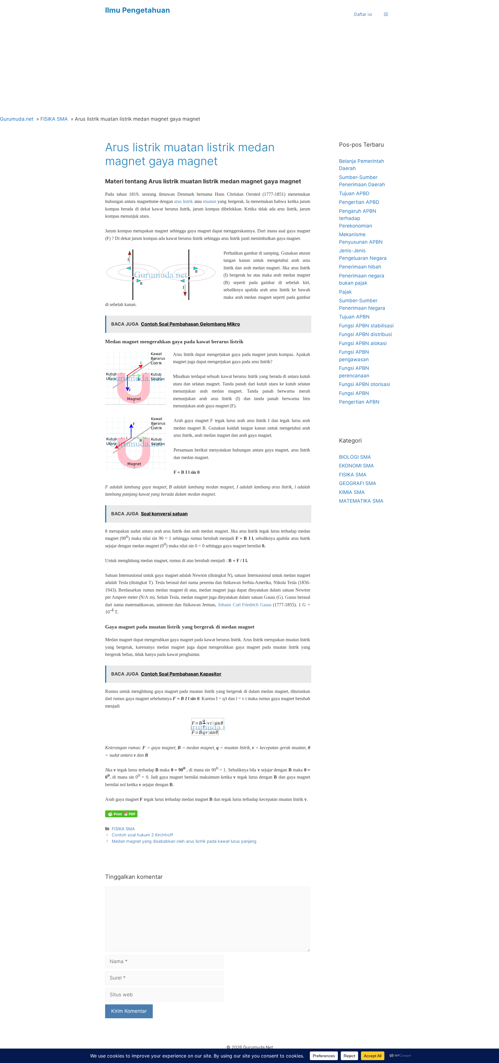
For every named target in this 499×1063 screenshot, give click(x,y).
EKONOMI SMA (356, 466)
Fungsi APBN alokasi (363, 343)
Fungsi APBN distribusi (365, 334)
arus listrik (183, 201)
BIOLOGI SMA (355, 457)
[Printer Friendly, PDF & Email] (121, 813)
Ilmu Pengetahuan (137, 10)
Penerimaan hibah (360, 267)
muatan (209, 201)
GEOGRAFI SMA (357, 483)
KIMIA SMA (352, 492)
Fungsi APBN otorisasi (364, 384)
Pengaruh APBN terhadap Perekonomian (357, 218)
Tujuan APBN (354, 317)
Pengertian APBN (359, 402)
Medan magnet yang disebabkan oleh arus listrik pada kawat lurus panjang (184, 841)
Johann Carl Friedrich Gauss (244, 604)
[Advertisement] (249, 72)
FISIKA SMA (123, 828)
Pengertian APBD (359, 202)
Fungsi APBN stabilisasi (366, 326)
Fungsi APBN (354, 393)
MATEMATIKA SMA (361, 501)
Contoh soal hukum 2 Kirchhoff (142, 834)
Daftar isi (363, 14)
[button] (386, 14)
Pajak (345, 292)
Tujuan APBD (354, 193)
